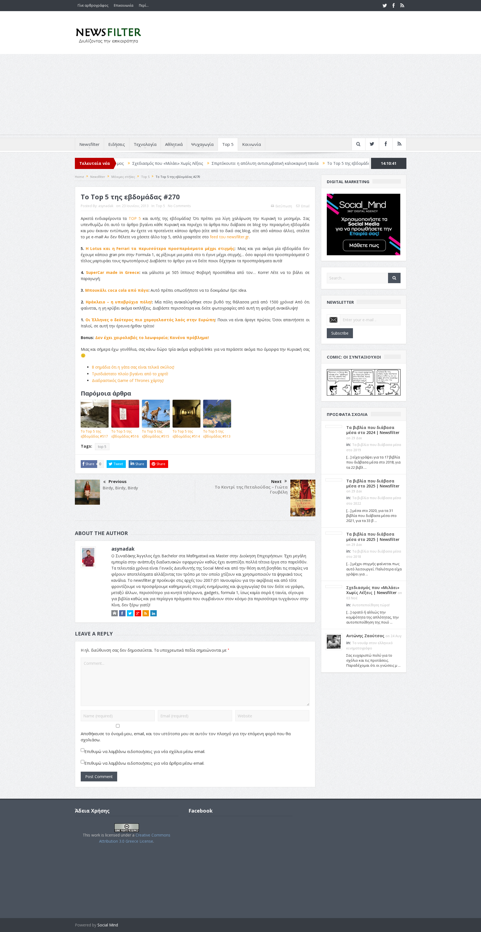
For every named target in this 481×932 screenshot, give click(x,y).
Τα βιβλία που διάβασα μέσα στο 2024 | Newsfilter (372, 430)
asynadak (105, 205)
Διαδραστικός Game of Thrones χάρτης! (128, 380)
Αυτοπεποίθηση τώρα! (371, 605)
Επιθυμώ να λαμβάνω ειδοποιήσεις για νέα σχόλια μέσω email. (144, 751)
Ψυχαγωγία (202, 144)
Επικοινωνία (123, 5)
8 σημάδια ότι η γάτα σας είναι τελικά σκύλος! (133, 367)
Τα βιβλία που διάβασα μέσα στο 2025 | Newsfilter (372, 483)
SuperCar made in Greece (112, 272)
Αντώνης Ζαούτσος (365, 635)
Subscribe (340, 333)
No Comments (179, 205)
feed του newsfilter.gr (229, 236)
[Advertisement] (240, 96)
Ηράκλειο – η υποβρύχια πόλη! (119, 302)
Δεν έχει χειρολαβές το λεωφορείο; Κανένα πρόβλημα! (152, 337)
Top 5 (228, 144)
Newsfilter (89, 144)
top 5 (102, 446)
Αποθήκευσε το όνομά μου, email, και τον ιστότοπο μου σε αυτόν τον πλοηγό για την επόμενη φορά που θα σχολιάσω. (186, 736)
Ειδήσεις (116, 144)
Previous (118, 481)
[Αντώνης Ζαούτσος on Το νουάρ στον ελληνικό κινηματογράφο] (334, 641)
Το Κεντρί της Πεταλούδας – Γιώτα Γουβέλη (251, 489)
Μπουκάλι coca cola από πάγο (116, 290)
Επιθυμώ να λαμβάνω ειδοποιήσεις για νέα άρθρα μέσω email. (144, 763)
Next (276, 481)
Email (305, 206)
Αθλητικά (174, 144)
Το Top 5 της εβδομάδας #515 (155, 434)
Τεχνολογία (145, 144)
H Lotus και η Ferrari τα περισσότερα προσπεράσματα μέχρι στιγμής (160, 248)
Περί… (144, 5)
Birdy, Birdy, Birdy (120, 487)
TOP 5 (135, 218)
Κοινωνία (251, 144)
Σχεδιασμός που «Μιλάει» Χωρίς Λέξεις (132, 163)
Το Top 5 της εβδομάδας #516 (125, 434)
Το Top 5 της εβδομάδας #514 (186, 434)
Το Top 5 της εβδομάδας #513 (216, 434)
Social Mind (107, 925)
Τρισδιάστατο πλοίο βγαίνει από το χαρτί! (130, 373)
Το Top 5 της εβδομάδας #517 (319, 163)
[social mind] (364, 224)
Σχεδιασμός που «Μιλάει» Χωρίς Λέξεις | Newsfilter (372, 590)
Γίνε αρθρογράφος (93, 5)
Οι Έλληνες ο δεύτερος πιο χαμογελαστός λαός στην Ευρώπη (150, 319)
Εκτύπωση (284, 206)
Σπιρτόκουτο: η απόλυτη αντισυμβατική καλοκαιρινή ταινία (229, 163)
